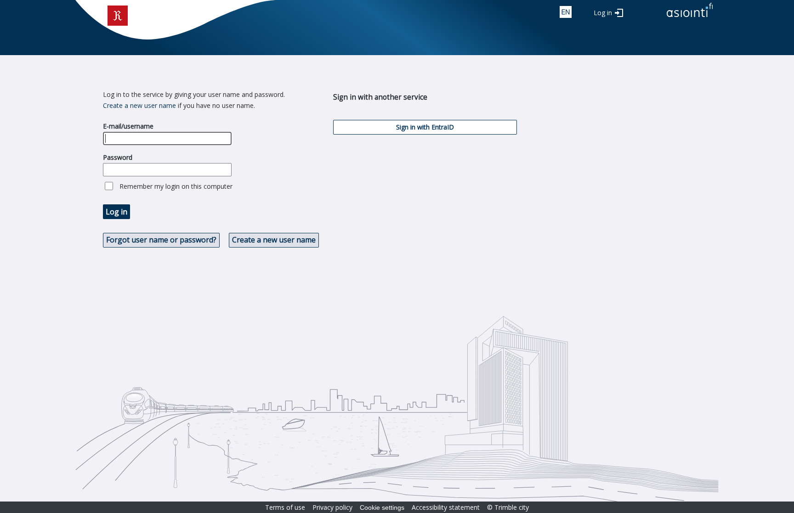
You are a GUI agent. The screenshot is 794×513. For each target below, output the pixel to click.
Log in (603, 12)
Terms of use (285, 507)
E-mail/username (128, 126)
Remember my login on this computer (176, 186)
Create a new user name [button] (274, 240)
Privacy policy (332, 507)
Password (117, 157)
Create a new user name (139, 105)
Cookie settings (382, 507)
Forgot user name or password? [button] (161, 240)
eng (565, 12)
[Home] (690, 17)
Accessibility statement (446, 507)
